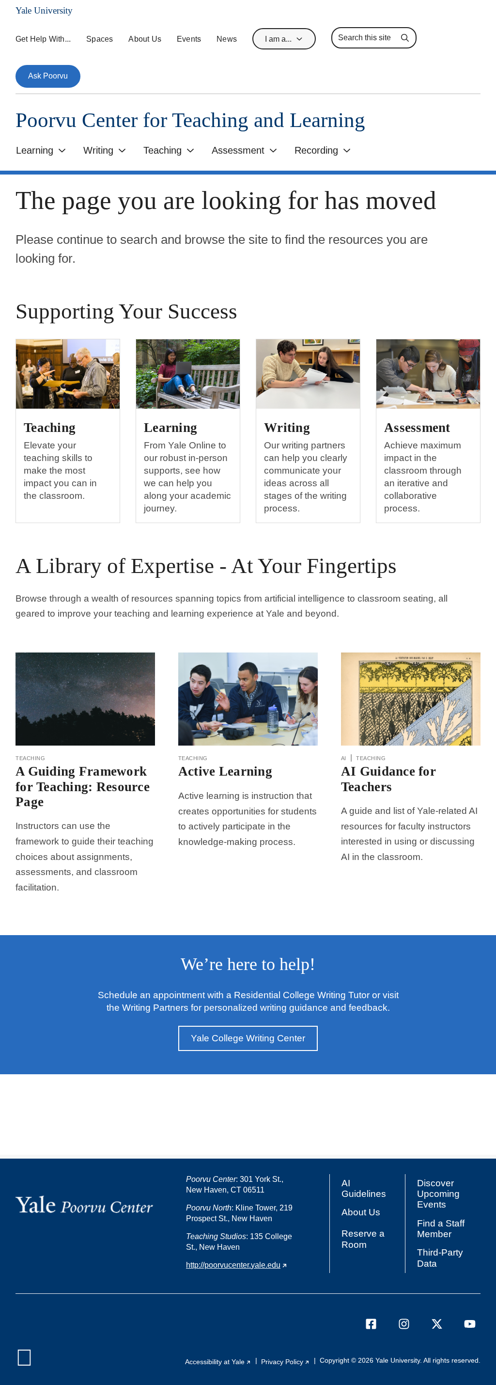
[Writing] (308, 374)
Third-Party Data (440, 1257)
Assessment (238, 150)
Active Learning (225, 771)
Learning (34, 150)
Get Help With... (43, 39)
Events (189, 39)
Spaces (99, 39)
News (227, 39)
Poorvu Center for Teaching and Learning (190, 120)
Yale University (44, 10)
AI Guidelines (363, 1188)
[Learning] (188, 374)
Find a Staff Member (441, 1228)
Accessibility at (218, 1362)
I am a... (278, 39)
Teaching (162, 150)
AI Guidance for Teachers (388, 779)
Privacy (285, 1362)
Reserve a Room (363, 1238)
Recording (316, 150)
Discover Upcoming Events (441, 1194)
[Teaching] (68, 374)
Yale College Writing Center (248, 1038)
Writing (98, 150)
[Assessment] (428, 374)
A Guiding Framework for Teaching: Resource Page (83, 786)
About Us (144, 39)
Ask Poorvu (48, 76)
